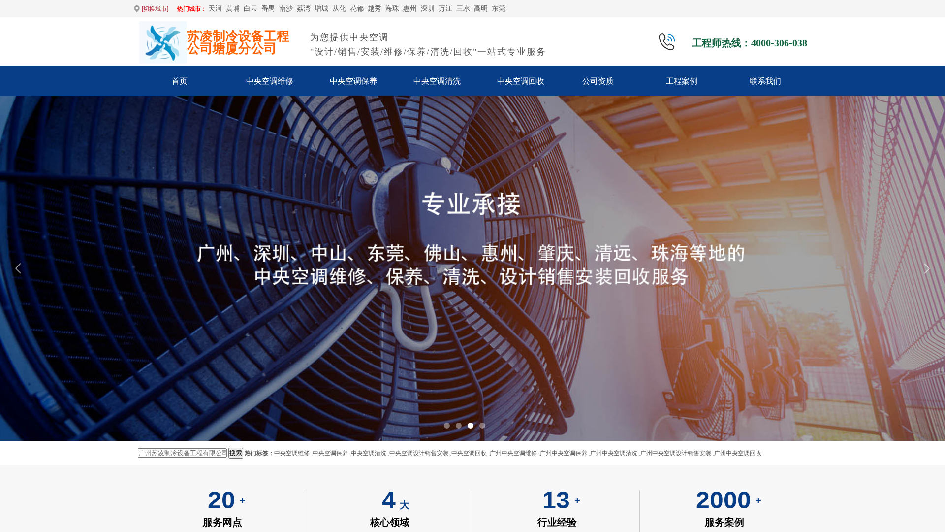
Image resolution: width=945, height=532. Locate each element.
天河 (215, 8)
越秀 (374, 8)
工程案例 (681, 81)
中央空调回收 (520, 81)
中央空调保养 (353, 81)
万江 (445, 8)
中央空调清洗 (437, 81)
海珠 (392, 8)
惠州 (410, 8)
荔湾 (304, 8)
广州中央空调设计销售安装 (675, 453)
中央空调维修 (269, 81)
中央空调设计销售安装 (418, 453)
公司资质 (598, 81)
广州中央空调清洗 (613, 453)
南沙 (286, 8)
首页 (180, 81)
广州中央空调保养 (563, 453)
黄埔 (233, 8)
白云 (250, 8)
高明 (481, 8)
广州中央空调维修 (513, 453)
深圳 (428, 8)
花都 (357, 8)
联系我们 (765, 81)
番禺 (268, 8)
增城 (321, 8)
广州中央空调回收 (737, 453)
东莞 (498, 8)
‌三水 (463, 8)
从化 (339, 8)
